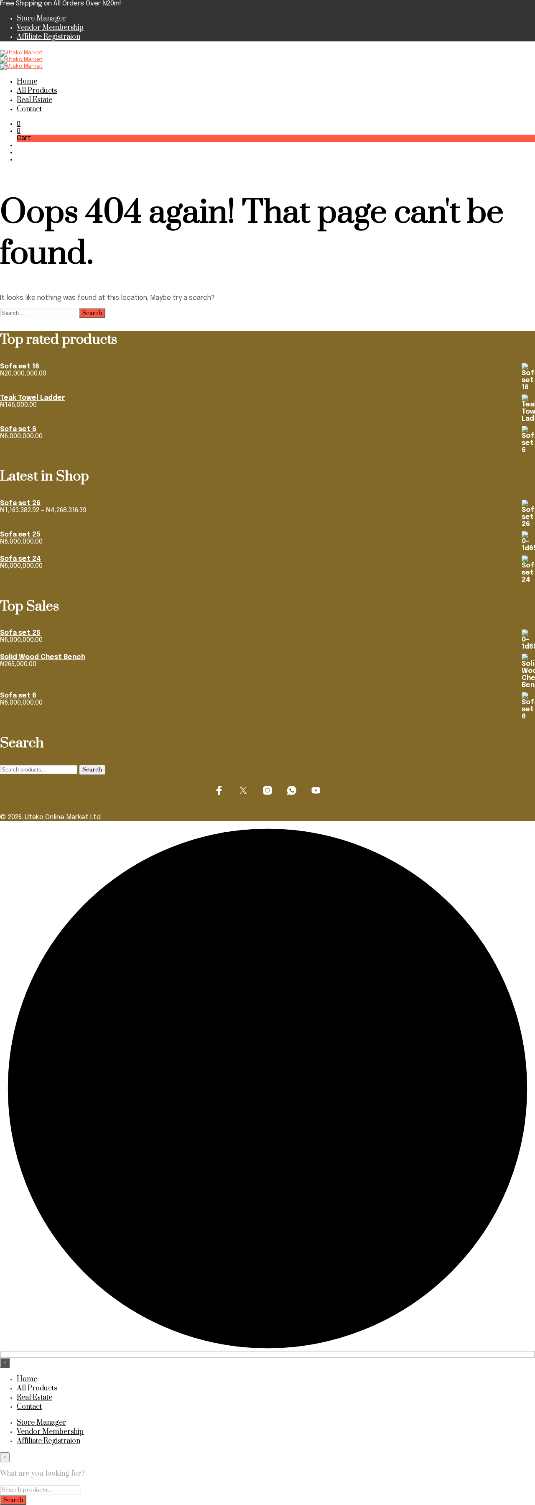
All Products (37, 90)
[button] (18, 124)
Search (92, 770)
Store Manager (41, 18)
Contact (29, 109)
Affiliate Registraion (48, 36)
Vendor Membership (50, 27)
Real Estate (34, 100)
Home (27, 81)
